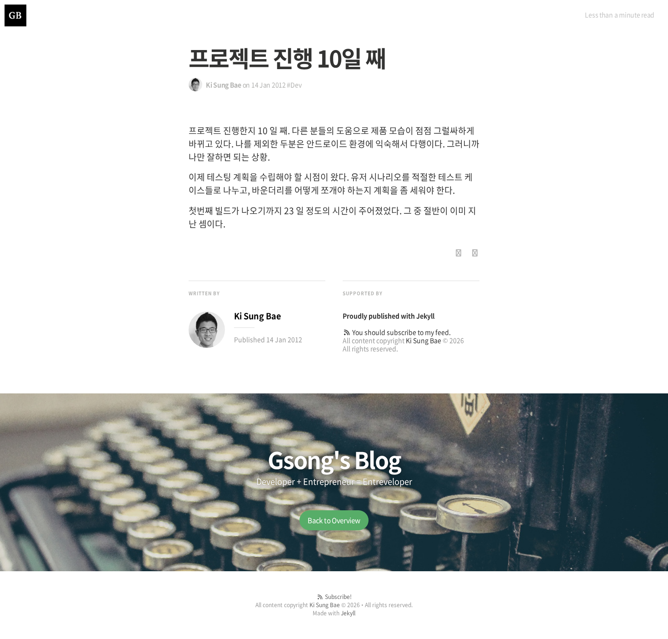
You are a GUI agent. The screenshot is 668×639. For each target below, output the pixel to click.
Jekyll (425, 315)
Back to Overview (334, 520)
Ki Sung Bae (423, 340)
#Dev (294, 84)
